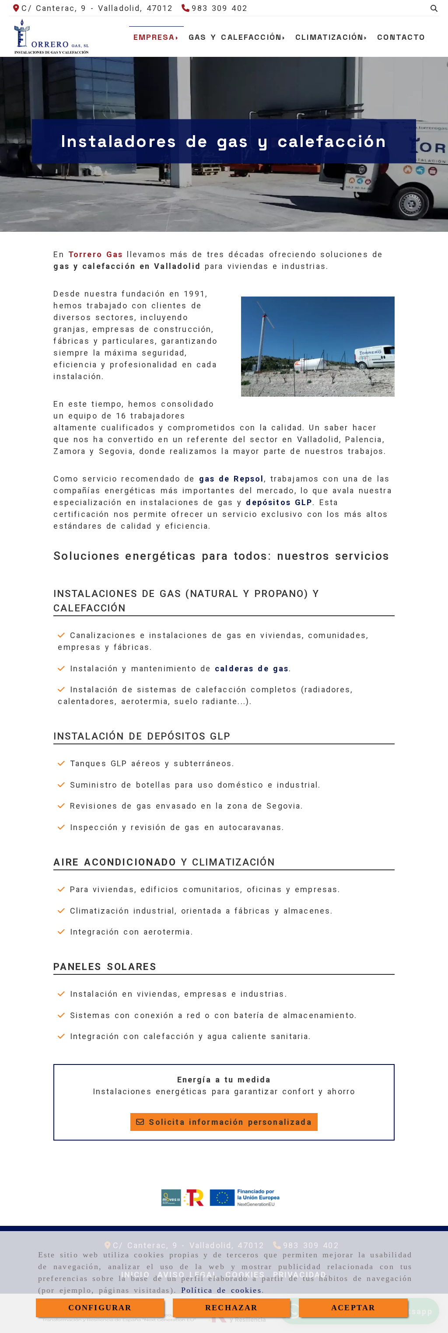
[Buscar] (434, 8)
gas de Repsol (231, 478)
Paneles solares (105, 966)
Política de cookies (221, 1290)
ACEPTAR (353, 1307)
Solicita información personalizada (228, 1122)
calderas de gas (252, 668)
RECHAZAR (231, 1307)
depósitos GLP (279, 502)
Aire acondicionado (114, 862)
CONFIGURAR (100, 1307)
